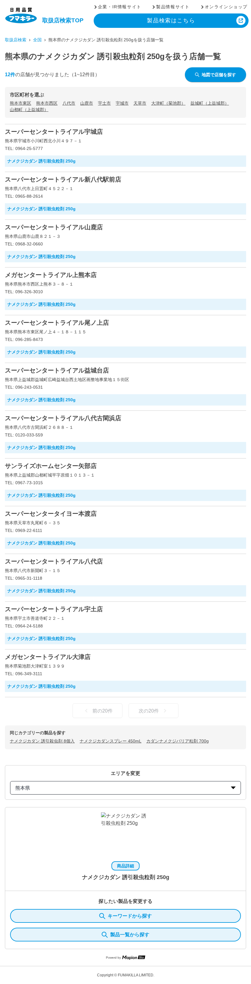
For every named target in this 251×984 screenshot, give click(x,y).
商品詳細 (125, 865)
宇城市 (122, 103)
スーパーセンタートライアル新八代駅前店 (63, 179)
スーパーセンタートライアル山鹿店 (54, 227)
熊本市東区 (20, 103)
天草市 (139, 103)
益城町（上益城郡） (209, 103)
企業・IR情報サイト (119, 6)
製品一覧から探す (129, 934)
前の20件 (102, 710)
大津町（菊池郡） (168, 103)
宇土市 (104, 103)
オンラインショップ (226, 6)
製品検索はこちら (171, 20)
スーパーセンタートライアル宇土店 (54, 609)
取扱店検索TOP (63, 20)
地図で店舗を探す (219, 74)
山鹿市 (86, 103)
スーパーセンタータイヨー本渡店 (51, 513)
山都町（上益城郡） (29, 109)
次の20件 (149, 710)
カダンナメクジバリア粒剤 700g (177, 741)
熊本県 (22, 788)
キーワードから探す (130, 916)
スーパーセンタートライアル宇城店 (54, 131)
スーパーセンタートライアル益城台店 (57, 370)
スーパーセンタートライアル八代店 (54, 561)
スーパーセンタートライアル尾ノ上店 (57, 322)
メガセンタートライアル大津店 (48, 656)
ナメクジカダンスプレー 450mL (110, 741)
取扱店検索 (15, 39)
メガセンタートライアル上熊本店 (51, 274)
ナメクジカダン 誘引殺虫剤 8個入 (42, 741)
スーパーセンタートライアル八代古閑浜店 (63, 418)
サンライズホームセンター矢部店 (51, 465)
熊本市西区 (47, 103)
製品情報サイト (172, 6)
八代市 (68, 103)
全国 (37, 39)
